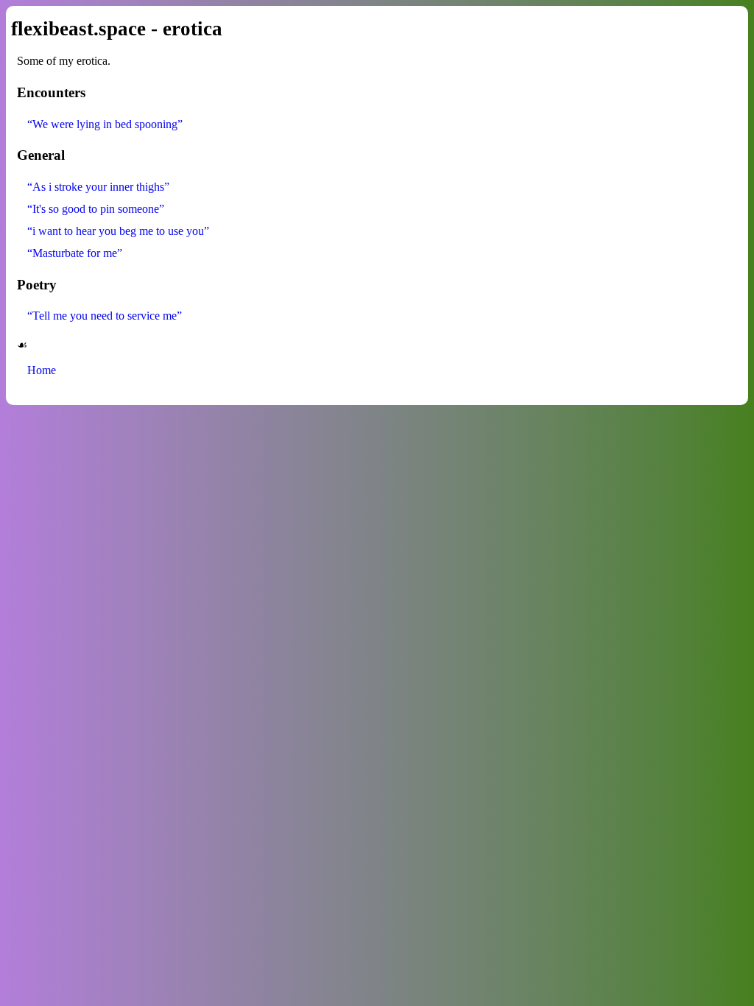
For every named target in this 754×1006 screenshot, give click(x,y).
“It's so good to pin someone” (95, 209)
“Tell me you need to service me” (104, 315)
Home (41, 370)
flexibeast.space (78, 29)
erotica (192, 29)
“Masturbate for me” (74, 253)
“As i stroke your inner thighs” (98, 186)
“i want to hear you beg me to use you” (118, 231)
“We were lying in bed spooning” (105, 124)
